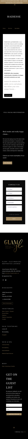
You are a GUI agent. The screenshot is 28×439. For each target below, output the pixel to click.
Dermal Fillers (5, 313)
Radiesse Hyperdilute (7, 317)
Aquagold (4, 334)
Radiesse (4, 315)
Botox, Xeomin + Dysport (8, 311)
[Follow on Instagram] (6, 280)
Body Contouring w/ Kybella (8, 366)
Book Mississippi (7, 303)
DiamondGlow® (5, 350)
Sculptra (4, 319)
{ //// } (25, 431)
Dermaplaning (5, 347)
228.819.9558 (19, 2)
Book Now (8, 95)
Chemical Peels (5, 344)
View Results (7, 162)
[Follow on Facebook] (3, 280)
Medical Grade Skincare (7, 353)
